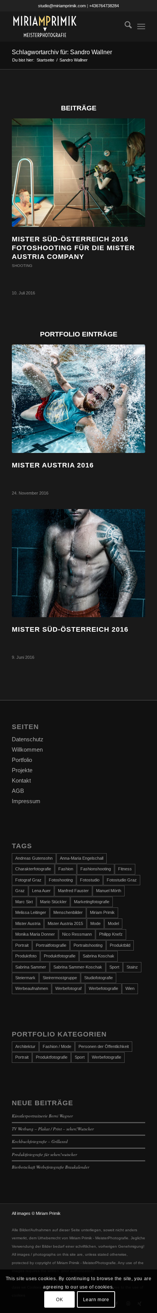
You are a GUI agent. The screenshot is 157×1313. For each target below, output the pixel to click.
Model (113, 923)
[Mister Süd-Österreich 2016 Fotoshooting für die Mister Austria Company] (78, 172)
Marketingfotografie (91, 901)
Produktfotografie (59, 956)
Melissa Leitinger (30, 912)
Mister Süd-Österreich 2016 (70, 629)
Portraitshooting (88, 945)
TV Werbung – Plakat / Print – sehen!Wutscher (53, 1129)
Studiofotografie (98, 977)
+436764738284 (104, 5)
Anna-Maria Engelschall (81, 858)
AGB (18, 790)
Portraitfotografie (51, 945)
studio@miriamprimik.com (62, 5)
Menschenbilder (68, 912)
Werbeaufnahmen (31, 988)
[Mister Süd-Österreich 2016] (78, 563)
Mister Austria (27, 923)
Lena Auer (41, 890)
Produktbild (120, 945)
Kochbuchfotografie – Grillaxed (40, 1141)
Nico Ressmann (77, 934)
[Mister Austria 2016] (78, 398)
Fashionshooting (95, 869)
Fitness (125, 869)
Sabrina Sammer (30, 967)
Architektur (25, 1046)
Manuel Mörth (108, 890)
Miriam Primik (102, 912)
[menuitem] (124, 26)
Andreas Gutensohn (34, 858)
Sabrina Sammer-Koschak (77, 967)
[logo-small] (65, 26)
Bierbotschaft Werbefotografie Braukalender (50, 1167)
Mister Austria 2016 (53, 465)
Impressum (26, 801)
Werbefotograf (68, 988)
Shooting (22, 266)
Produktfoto (26, 956)
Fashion (65, 869)
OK (59, 1299)
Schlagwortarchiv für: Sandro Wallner (62, 52)
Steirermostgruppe (60, 977)
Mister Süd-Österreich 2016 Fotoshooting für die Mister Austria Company (73, 248)
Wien (130, 988)
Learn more (96, 1299)
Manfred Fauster (73, 890)
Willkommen (27, 749)
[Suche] (124, 26)
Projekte (22, 770)
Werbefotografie (103, 988)
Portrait (22, 945)
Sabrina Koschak (98, 956)
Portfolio (22, 760)
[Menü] (141, 26)
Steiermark (25, 977)
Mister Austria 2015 (65, 923)
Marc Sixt (24, 901)
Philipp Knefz (111, 934)
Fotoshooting (61, 880)
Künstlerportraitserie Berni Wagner (42, 1116)
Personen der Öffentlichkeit (103, 1046)
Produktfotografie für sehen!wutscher (44, 1154)
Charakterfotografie (33, 869)
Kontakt (21, 780)
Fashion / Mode (57, 1046)
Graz (20, 890)
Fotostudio (89, 880)
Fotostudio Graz (122, 880)
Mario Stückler (53, 901)
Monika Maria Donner (35, 934)
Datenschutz (27, 739)
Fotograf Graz (28, 880)
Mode (95, 923)
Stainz (132, 967)
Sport (114, 967)
